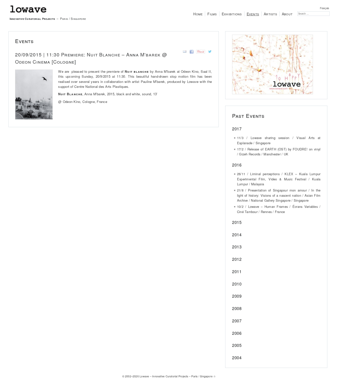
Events (253, 13)
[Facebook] (190, 52)
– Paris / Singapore (48, 19)
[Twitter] (209, 52)
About (287, 13)
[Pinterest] (199, 52)
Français (324, 8)
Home (198, 13)
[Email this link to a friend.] (184, 52)
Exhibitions (232, 13)
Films (212, 13)
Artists (270, 13)
